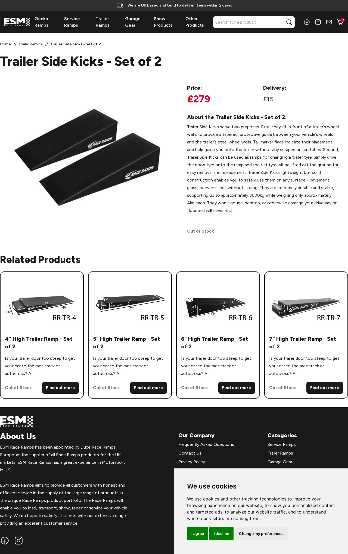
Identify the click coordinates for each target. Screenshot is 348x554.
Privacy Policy (191, 461)
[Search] (289, 22)
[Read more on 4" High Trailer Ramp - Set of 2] (42, 303)
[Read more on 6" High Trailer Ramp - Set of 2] (218, 303)
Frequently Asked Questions (206, 444)
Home (5, 44)
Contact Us (189, 453)
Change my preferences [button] (261, 533)
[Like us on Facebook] (306, 22)
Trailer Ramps (30, 44)
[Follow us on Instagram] (318, 22)
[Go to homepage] (17, 22)
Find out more (60, 387)
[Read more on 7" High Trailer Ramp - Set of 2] (306, 303)
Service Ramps (282, 444)
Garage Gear (280, 461)
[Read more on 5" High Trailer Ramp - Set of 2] (130, 303)
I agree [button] (197, 533)
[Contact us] (329, 22)
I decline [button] (221, 533)
